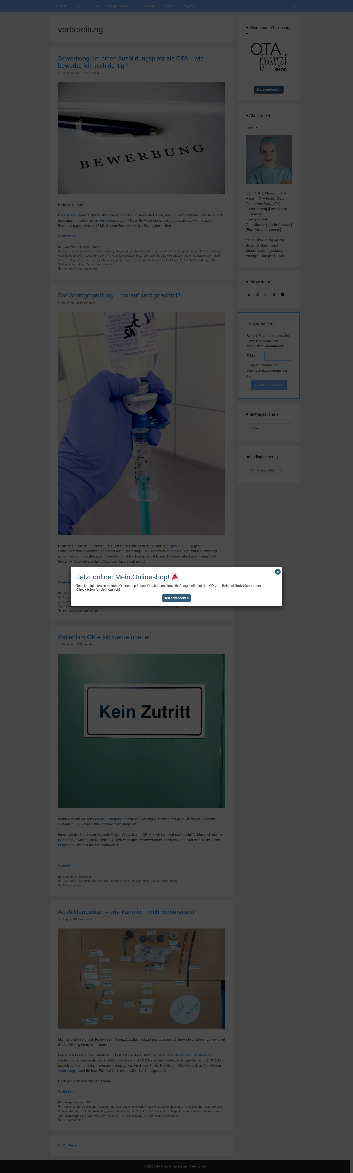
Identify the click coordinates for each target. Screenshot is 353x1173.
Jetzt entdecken (176, 598)
